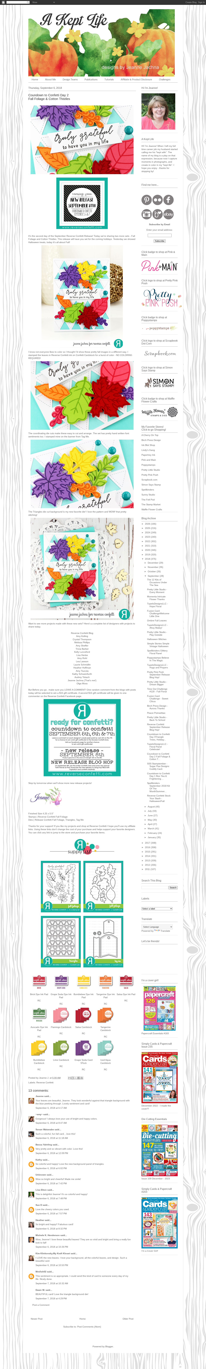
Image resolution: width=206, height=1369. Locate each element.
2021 (148, 545)
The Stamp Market (150, 504)
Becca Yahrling (44, 1144)
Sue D (39, 1205)
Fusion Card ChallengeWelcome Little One (158, 614)
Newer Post (36, 1318)
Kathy (39, 1159)
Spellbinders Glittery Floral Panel (157, 652)
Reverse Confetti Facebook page (64, 696)
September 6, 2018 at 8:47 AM (51, 1123)
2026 (148, 523)
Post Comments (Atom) (89, 1326)
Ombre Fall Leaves (157, 620)
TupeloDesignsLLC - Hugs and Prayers (157, 666)
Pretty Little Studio (150, 470)
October (152, 571)
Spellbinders (147, 489)
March (151, 828)
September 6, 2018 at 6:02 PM (51, 1168)
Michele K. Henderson (48, 1235)
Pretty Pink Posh (149, 475)
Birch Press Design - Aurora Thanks (157, 707)
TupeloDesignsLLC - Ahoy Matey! (157, 626)
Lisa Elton (41, 1190)
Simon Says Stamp (151, 484)
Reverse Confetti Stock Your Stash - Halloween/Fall (158, 798)
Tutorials (109, 79)
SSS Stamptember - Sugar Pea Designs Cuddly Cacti (158, 766)
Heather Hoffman (82, 667)
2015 (148, 851)
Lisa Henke (82, 655)
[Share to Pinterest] (81, 1078)
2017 (148, 843)
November (153, 567)
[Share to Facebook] (78, 1078)
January (152, 837)
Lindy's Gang (148, 450)
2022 (148, 541)
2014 (148, 856)
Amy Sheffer (82, 645)
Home (35, 79)
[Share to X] (75, 1078)
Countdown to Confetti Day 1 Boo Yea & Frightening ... (158, 776)
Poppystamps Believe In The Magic (158, 659)
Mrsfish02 (41, 1271)
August (151, 806)
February (153, 833)
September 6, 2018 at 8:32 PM (51, 1228)
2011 (147, 869)
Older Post (128, 1318)
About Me (50, 79)
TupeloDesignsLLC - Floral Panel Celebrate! (157, 747)
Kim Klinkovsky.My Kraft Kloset (53, 1253)
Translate (165, 931)
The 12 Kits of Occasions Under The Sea (157, 582)
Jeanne (40, 1096)
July (150, 811)
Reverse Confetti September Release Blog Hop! (158, 727)
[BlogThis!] (72, 1078)
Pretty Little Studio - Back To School (157, 718)
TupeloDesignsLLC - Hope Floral (157, 605)
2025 (148, 528)
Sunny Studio (148, 494)
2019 (148, 554)
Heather (40, 1220)
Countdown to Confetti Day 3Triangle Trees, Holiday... (158, 737)
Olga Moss (82, 683)
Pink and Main (148, 460)
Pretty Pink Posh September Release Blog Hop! (158, 675)
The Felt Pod (148, 499)
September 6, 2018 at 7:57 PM (51, 1213)
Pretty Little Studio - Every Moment (157, 590)
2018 (148, 559)
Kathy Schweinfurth (82, 674)
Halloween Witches (156, 639)
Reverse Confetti (75, 236)
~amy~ (39, 1114)
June (150, 815)
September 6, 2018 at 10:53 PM (52, 1265)
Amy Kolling (82, 636)
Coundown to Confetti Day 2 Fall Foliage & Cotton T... (158, 757)
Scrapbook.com (149, 479)
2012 (148, 865)
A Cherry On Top (149, 435)
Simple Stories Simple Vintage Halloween (158, 645)
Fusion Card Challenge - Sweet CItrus (157, 699)
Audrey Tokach (82, 677)
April (150, 824)
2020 (148, 550)
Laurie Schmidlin (82, 664)
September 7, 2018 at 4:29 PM (51, 1298)
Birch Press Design (151, 440)
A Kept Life (56, 20)
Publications (91, 79)
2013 (148, 860)
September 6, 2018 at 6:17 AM (51, 1108)
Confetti (80, 355)
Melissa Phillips (82, 642)
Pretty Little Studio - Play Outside (157, 633)
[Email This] (69, 1078)
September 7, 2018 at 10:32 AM (52, 1283)
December (153, 562)
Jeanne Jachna (75, 680)
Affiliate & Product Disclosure (136, 79)
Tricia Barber (82, 649)
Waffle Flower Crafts (151, 509)
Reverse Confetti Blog (82, 633)
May (150, 820)
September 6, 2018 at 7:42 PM (51, 1183)
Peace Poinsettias (156, 713)
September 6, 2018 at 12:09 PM (52, 1153)
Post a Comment (40, 1305)
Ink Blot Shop (148, 445)
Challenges (164, 79)
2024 (148, 532)
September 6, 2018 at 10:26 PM (52, 1247)
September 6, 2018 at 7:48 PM (51, 1198)
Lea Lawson (82, 661)
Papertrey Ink (148, 455)
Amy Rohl (82, 658)
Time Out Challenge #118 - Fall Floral (157, 690)
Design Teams (70, 79)
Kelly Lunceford (82, 652)
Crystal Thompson (82, 639)
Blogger (109, 1346)
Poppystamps (148, 465)
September (154, 576)
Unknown (41, 1174)
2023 (148, 537)
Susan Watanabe (45, 1129)
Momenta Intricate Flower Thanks (156, 598)
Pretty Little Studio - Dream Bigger (157, 683)
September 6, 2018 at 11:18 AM (52, 1138)
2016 (148, 847)
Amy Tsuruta (82, 671)
